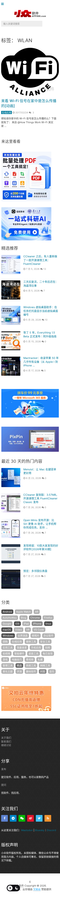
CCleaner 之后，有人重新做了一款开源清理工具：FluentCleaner (40, 260)
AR (36, 611)
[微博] (30, 818)
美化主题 (8, 671)
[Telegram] (13, 818)
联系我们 (6, 741)
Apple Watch (23, 611)
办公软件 (49, 635)
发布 (3, 769)
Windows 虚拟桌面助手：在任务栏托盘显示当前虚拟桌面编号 (40, 310)
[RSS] (47, 818)
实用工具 (8, 647)
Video (18, 629)
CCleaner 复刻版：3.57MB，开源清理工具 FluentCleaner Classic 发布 (41, 498)
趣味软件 (31, 671)
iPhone (37, 623)
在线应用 (6, 112)
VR (28, 629)
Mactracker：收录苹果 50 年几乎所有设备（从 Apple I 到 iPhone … (41, 361)
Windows (8, 635)
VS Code (39, 629)
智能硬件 (19, 653)
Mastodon (27, 830)
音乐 (51, 671)
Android (7, 611)
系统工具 (31, 665)
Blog (23, 617)
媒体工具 (31, 641)
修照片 (35, 635)
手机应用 (36, 647)
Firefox (48, 617)
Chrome (35, 617)
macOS (7, 629)
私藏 (40, 659)
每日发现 (48, 653)
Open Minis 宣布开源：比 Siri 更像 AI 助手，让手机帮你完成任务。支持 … (39, 523)
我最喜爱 (22, 647)
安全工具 (45, 641)
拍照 (47, 647)
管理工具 (8, 665)
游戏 (5, 659)
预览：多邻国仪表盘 (35, 571)
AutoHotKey (10, 617)
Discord (51, 830)
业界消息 (23, 635)
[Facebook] (4, 818)
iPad (26, 623)
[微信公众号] (21, 818)
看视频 (30, 659)
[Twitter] (39, 818)
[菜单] (3, 4)
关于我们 (6, 737)
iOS (17, 623)
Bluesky (39, 830)
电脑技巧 (17, 659)
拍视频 (6, 653)
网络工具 (45, 665)
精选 (19, 665)
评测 (19, 671)
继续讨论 (6, 745)
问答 (42, 671)
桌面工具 (33, 653)
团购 (5, 641)
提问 (3, 784)
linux (48, 623)
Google (7, 623)
